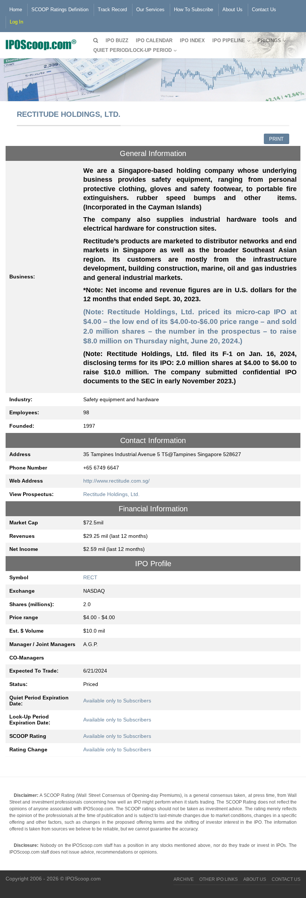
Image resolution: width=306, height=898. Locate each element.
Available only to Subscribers (117, 701)
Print (276, 139)
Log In (16, 22)
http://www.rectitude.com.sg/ (116, 481)
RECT (90, 577)
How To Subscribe (193, 9)
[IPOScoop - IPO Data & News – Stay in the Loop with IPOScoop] (43, 44)
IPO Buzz (117, 40)
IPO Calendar (154, 40)
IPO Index (192, 40)
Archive (184, 879)
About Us (232, 9)
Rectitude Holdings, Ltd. (111, 494)
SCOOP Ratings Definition (59, 9)
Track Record (112, 9)
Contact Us (264, 9)
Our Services (150, 9)
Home (15, 9)
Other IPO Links (218, 879)
